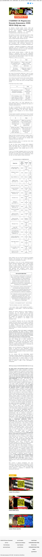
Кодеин (30, 0)
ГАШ (19, 0)
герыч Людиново (20, 544)
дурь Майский (34, 551)
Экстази (23, 0)
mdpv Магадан (34, 540)
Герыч (26, 0)
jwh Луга (6, 542)
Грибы (37, 0)
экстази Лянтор (20, 547)
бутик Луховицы (7, 544)
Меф (41, 0)
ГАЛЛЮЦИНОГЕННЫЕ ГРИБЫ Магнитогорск (34, 543)
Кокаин (34, 0)
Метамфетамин (5, 0)
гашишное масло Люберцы (20, 542)
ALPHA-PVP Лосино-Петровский (6, 540)
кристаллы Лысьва (6, 547)
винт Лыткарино (20, 540)
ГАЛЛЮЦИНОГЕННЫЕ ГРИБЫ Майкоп (34, 548)
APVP (11, 0)
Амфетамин (15, 0)
